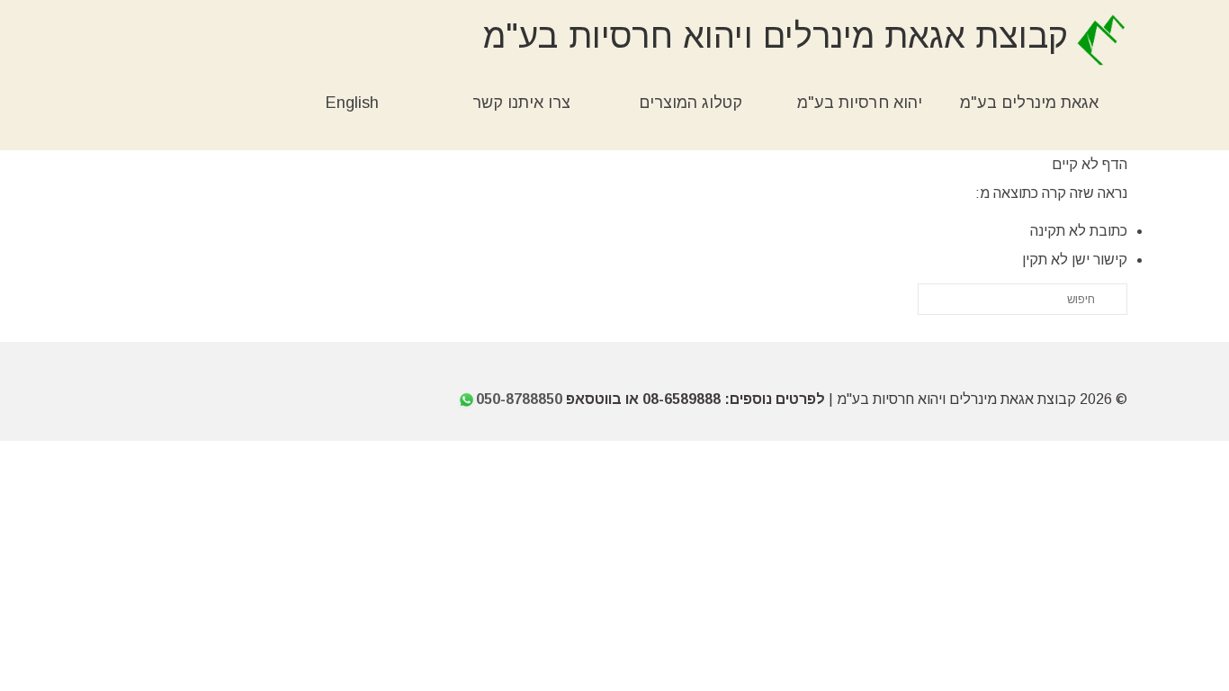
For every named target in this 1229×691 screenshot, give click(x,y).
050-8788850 (519, 399)
